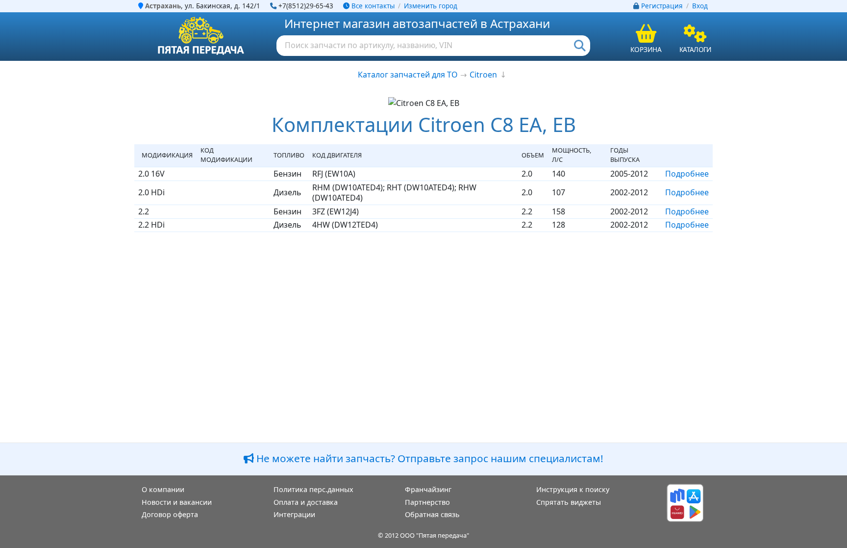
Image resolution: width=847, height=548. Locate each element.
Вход (700, 5)
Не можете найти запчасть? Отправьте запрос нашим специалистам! (428, 458)
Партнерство (427, 502)
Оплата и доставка (306, 502)
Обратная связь (432, 514)
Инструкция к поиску (572, 489)
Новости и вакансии (177, 502)
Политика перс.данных (313, 489)
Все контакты (372, 5)
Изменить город (430, 5)
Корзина (646, 49)
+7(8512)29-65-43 (305, 5)
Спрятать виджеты (568, 502)
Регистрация (662, 5)
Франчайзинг (428, 489)
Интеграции (294, 514)
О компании (163, 489)
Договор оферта (170, 514)
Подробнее (687, 173)
